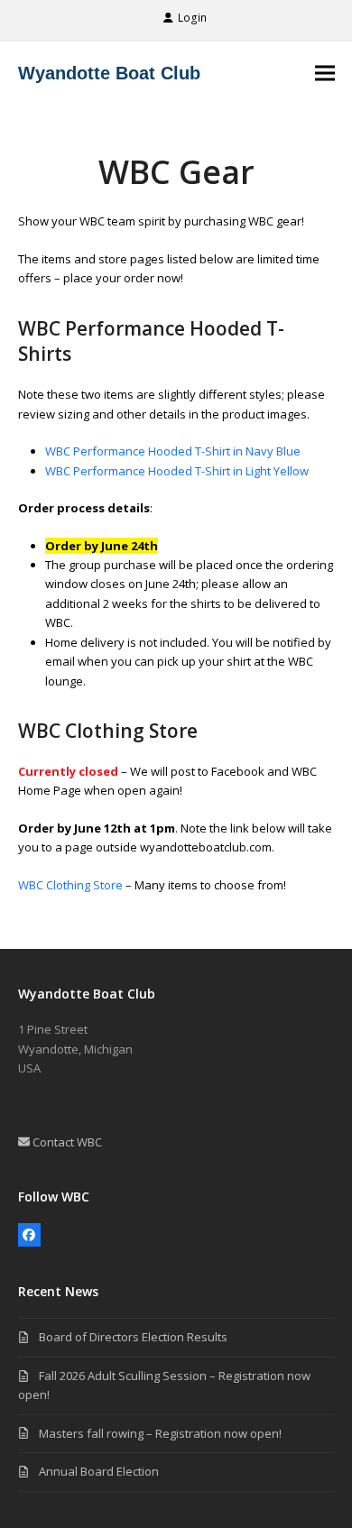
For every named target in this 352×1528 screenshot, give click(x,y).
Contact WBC (66, 1142)
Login (192, 17)
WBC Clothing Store (70, 885)
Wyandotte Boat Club (109, 73)
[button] (325, 72)
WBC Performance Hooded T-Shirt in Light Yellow (177, 471)
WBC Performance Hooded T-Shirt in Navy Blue (173, 451)
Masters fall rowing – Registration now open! (160, 1433)
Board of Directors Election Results (133, 1337)
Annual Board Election (99, 1471)
